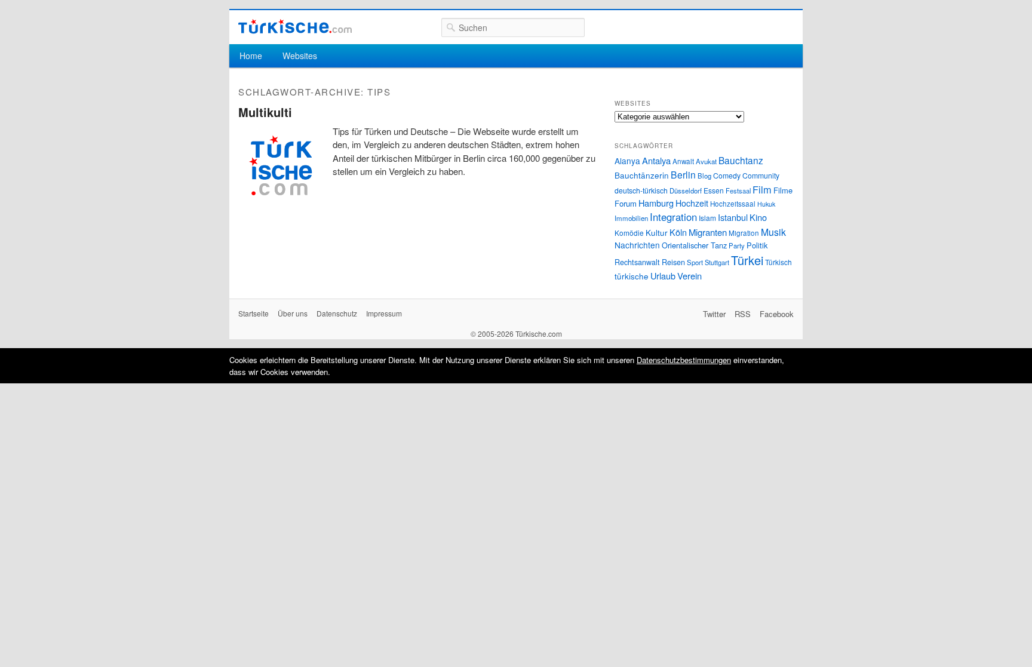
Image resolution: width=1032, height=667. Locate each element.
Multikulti (265, 112)
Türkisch (778, 262)
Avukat (706, 161)
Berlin (683, 174)
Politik (757, 245)
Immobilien (631, 218)
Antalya (656, 160)
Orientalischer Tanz (694, 245)
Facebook (777, 313)
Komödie (629, 233)
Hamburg (656, 202)
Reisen (673, 262)
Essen (714, 190)
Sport (695, 262)
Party (737, 245)
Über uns (293, 313)
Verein (689, 275)
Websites (299, 56)
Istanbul (733, 217)
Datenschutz (337, 313)
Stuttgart (717, 262)
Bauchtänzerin (642, 175)
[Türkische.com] (295, 26)
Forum (626, 203)
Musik (773, 232)
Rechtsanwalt (637, 262)
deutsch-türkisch (641, 190)
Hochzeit (691, 203)
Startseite (253, 313)
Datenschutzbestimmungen (684, 359)
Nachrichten (637, 245)
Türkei (747, 260)
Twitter (714, 313)
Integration (673, 217)
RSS (743, 313)
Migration (744, 233)
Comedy (727, 175)
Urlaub (662, 275)
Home (250, 56)
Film (762, 189)
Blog (704, 175)
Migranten (708, 232)
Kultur (657, 232)
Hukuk (766, 203)
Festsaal (738, 190)
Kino (758, 217)
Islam (707, 218)
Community (760, 175)
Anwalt (683, 161)
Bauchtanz (740, 160)
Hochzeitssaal (732, 203)
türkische (632, 276)
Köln (678, 232)
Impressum (384, 313)
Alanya (627, 161)
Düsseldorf (685, 190)
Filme (783, 190)
